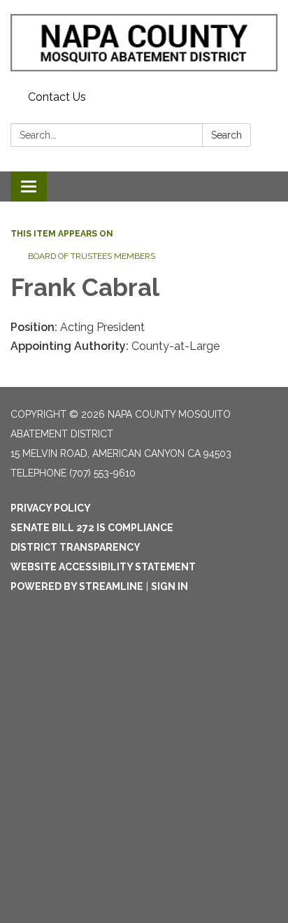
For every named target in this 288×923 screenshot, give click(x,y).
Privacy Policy (50, 508)
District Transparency (75, 547)
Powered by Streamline (76, 586)
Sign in (169, 586)
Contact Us (57, 97)
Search (226, 135)
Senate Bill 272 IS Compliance (91, 527)
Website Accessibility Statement (103, 566)
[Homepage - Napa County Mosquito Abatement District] (144, 42)
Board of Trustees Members (91, 256)
